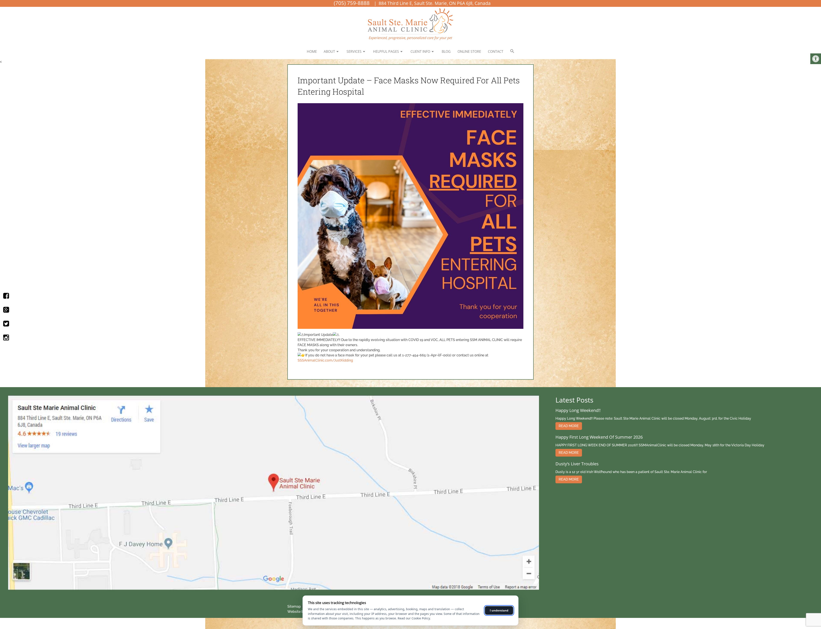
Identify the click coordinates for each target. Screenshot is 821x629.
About (329, 51)
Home (312, 51)
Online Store (469, 51)
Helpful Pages (386, 51)
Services (354, 51)
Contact (495, 51)
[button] (512, 51)
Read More (569, 426)
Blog (446, 51)
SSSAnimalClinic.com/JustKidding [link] (325, 360)
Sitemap (294, 606)
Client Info (420, 51)
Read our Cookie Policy (414, 618)
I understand (499, 610)
